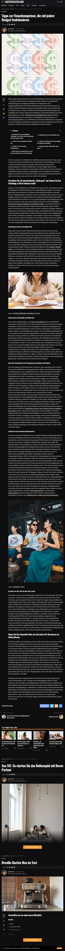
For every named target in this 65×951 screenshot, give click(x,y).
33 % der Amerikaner (37, 322)
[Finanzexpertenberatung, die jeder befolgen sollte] (56, 735)
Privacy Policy (26, 948)
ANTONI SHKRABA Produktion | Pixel (26, 313)
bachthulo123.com (14, 2)
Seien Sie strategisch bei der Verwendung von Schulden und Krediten (49, 142)
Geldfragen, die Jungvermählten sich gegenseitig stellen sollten (38, 745)
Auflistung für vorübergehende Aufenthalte (42, 495)
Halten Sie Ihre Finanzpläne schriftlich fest (21, 142)
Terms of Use (35, 948)
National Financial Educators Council (38, 115)
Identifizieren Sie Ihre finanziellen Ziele (49, 135)
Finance (5, 11)
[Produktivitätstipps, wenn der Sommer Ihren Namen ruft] (9, 735)
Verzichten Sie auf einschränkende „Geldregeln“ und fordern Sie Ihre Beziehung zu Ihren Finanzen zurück (21, 136)
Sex (4, 761)
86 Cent (56, 213)
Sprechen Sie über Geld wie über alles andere (47, 147)
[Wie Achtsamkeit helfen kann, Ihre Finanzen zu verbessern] (25, 735)
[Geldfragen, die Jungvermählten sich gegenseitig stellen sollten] (40, 735)
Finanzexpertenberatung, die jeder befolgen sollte (55, 743)
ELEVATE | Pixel (18, 587)
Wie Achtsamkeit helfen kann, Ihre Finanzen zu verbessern (24, 744)
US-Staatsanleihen (37, 490)
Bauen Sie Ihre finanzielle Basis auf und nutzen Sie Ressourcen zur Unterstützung (21, 152)
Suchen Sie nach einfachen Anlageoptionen (18, 147)
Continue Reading (32, 847)
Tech (4, 858)
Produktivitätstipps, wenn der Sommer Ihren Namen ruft (8, 744)
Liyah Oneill (11, 28)
